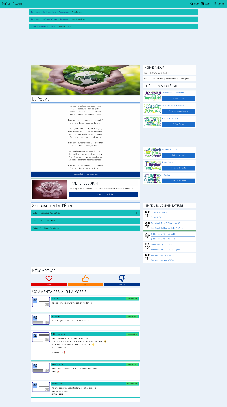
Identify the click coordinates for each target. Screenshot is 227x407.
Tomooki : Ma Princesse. (160, 212)
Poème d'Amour (178, 98)
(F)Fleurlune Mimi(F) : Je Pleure (163, 239)
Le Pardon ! (166, 175)
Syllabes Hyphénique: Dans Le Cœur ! (47, 213)
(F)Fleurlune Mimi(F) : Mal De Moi (163, 234)
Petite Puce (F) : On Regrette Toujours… (166, 249)
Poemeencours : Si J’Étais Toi (162, 255)
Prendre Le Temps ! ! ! (170, 118)
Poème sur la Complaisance (178, 111)
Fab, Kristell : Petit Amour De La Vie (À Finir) (167, 228)
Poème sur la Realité (178, 168)
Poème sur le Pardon (178, 181)
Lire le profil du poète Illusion (104, 194)
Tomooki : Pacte (157, 217)
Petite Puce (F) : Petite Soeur (162, 245)
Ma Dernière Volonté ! (170, 149)
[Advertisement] (113, 47)
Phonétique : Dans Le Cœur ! (44, 220)
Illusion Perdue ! (168, 162)
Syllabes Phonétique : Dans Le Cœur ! (47, 228)
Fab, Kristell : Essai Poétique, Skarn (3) (165, 223)
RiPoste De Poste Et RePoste (173, 105)
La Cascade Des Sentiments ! (173, 93)
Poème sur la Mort (178, 155)
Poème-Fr (13, 4)
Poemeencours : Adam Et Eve (162, 260)
